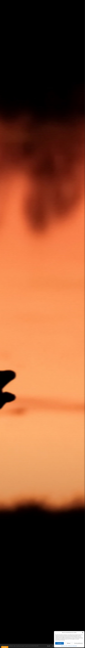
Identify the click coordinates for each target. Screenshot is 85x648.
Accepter (59, 643)
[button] (82, 632)
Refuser (68, 643)
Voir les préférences (78, 643)
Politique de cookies (64, 645)
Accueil (48, 645)
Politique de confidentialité (72, 645)
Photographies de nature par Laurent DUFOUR (20, 646)
